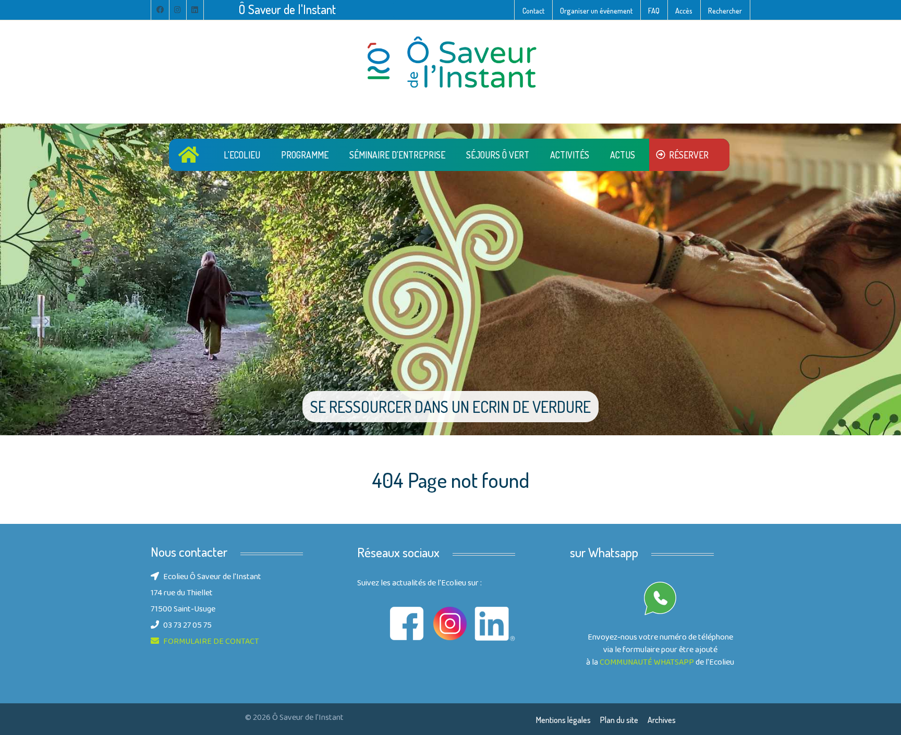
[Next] (880, 278)
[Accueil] (191, 154)
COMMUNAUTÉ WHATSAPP (647, 663)
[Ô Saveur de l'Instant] (450, 63)
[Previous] (20, 278)
